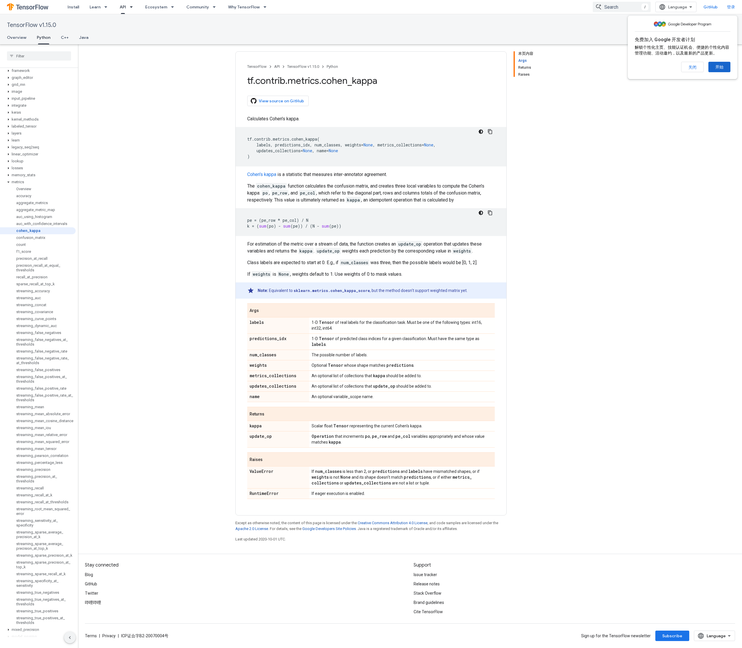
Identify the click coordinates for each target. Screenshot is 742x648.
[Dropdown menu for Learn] (107, 7)
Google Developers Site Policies (329, 529)
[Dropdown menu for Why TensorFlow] (267, 7)
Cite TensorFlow (428, 611)
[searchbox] (39, 56)
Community (197, 7)
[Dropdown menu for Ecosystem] (174, 7)
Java (83, 37)
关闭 (692, 67)
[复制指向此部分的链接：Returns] (270, 414)
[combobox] (622, 7)
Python (43, 37)
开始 (719, 67)
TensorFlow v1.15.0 (31, 25)
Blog (89, 574)
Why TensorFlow (244, 7)
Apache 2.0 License (251, 529)
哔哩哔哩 (93, 602)
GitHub (710, 7)
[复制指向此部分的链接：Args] (264, 310)
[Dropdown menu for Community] (216, 7)
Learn (95, 7)
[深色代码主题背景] (480, 131)
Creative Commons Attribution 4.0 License (393, 523)
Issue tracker (425, 574)
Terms (91, 636)
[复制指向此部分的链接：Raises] (268, 459)
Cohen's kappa (261, 174)
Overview (16, 37)
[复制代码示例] (490, 131)
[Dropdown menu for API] (133, 7)
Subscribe (672, 635)
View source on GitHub (281, 101)
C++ (65, 37)
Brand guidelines (429, 602)
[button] (38, 70)
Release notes (427, 584)
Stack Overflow (427, 593)
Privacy (109, 636)
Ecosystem (156, 7)
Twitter (91, 593)
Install (73, 7)
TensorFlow (257, 66)
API (123, 7)
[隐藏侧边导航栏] (70, 637)
